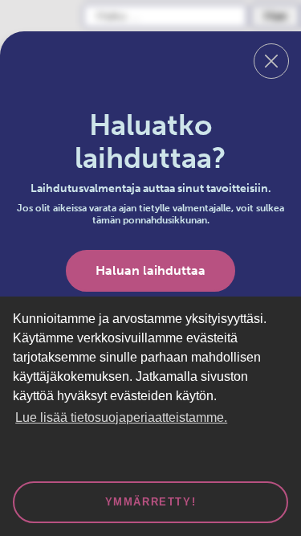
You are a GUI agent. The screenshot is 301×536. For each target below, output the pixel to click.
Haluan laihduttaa (150, 270)
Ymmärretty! (151, 502)
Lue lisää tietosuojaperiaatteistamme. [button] (121, 417)
